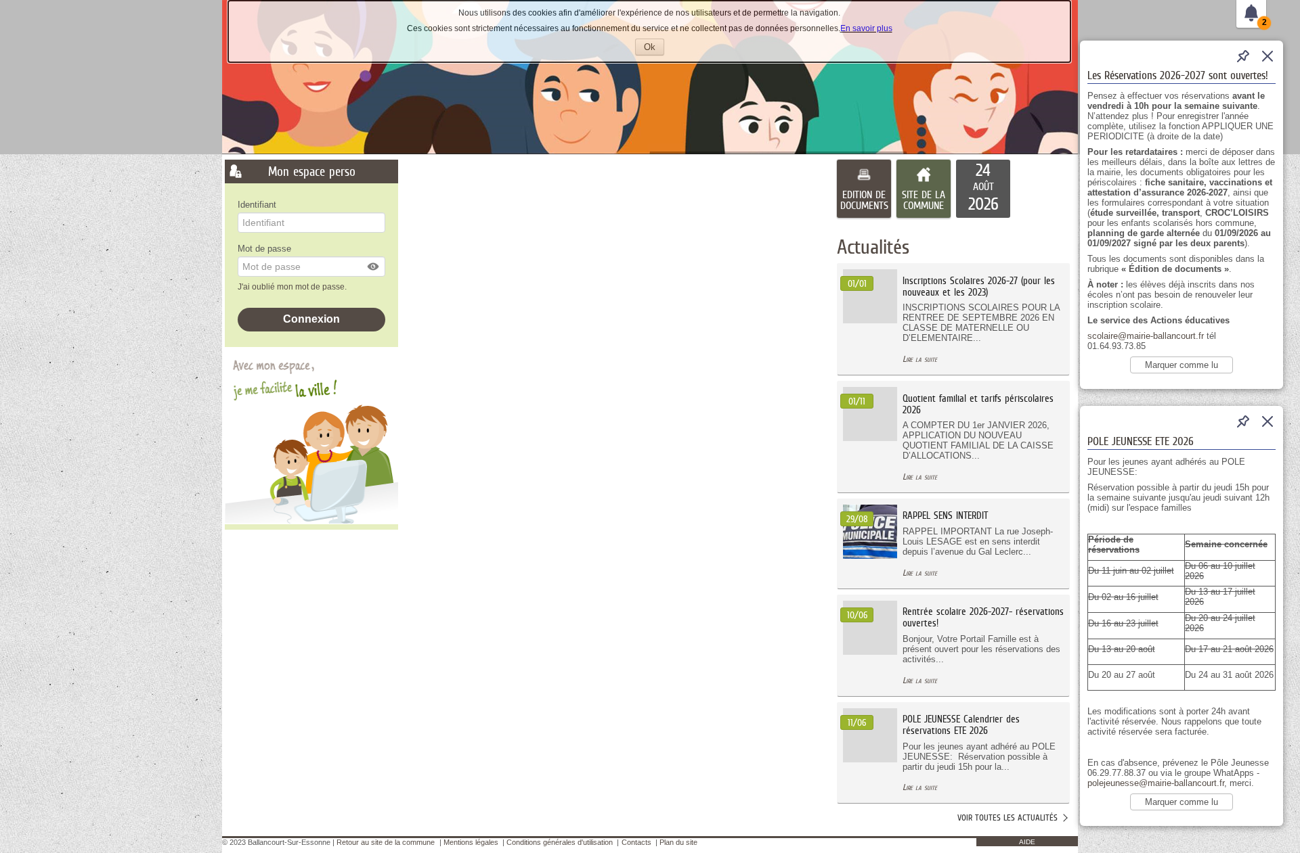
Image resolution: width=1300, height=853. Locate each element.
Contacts (636, 842)
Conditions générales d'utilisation (559, 842)
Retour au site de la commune (386, 842)
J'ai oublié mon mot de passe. (293, 287)
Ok (654, 48)
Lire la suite (920, 359)
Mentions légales (470, 842)
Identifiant (257, 205)
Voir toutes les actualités (1007, 817)
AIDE (1027, 842)
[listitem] (983, 189)
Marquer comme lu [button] (1181, 365)
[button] (374, 266)
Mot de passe (264, 249)
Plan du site (678, 842)
